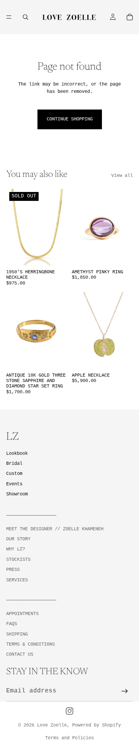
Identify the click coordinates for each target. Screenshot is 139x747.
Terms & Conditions (30, 644)
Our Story (18, 539)
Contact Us (19, 654)
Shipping (17, 634)
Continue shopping (70, 119)
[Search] (25, 17)
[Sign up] (125, 691)
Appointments (22, 613)
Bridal (14, 463)
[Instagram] (69, 711)
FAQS (11, 624)
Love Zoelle (52, 725)
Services (17, 580)
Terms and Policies (69, 738)
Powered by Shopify (96, 725)
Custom (14, 473)
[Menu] (9, 17)
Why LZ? (15, 549)
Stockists (18, 559)
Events (14, 484)
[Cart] (129, 17)
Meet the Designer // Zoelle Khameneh (54, 528)
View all (122, 175)
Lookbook (17, 453)
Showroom (17, 494)
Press (13, 569)
